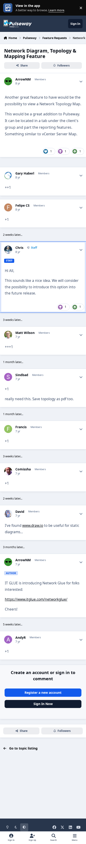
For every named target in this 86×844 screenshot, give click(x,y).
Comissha (23, 469)
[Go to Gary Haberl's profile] (8, 175)
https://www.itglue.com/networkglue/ (36, 599)
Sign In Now (43, 704)
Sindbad (21, 375)
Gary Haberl (24, 173)
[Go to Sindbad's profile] (8, 377)
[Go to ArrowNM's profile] (8, 81)
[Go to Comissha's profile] (8, 471)
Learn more (9, 8)
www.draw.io (32, 525)
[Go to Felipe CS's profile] (8, 207)
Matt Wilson (25, 333)
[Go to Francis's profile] (8, 429)
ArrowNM (23, 79)
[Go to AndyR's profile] (8, 640)
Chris (19, 248)
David (19, 512)
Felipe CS (22, 205)
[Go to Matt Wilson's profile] (8, 335)
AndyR (20, 638)
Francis (21, 427)
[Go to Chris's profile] (8, 250)
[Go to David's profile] (8, 514)
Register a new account (43, 692)
